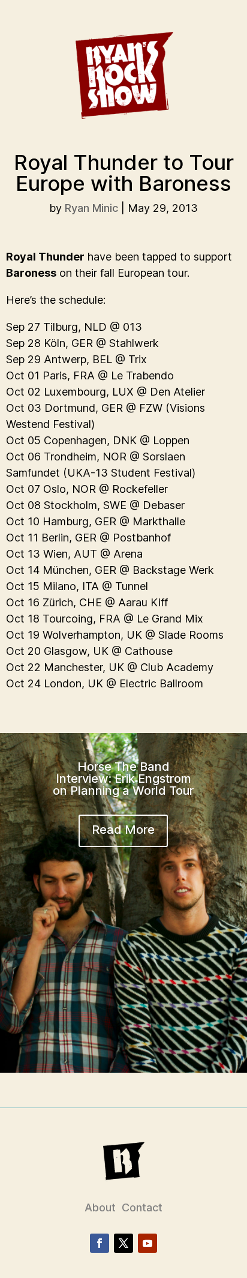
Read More (123, 829)
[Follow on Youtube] (147, 1243)
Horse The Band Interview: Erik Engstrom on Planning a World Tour (123, 778)
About (100, 1207)
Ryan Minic (91, 208)
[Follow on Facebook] (99, 1243)
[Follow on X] (123, 1243)
